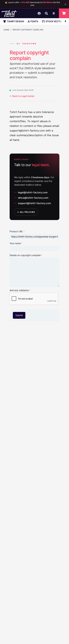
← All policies (26, 212)
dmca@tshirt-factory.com (33, 197)
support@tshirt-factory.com (34, 203)
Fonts (34, 21)
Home (6, 29)
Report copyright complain (28, 29)
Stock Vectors (55, 21)
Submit (19, 315)
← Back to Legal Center (22, 96)
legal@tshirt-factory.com (32, 192)
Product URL (16, 231)
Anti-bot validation (19, 290)
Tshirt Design (15, 21)
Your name (15, 243)
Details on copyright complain (25, 255)
